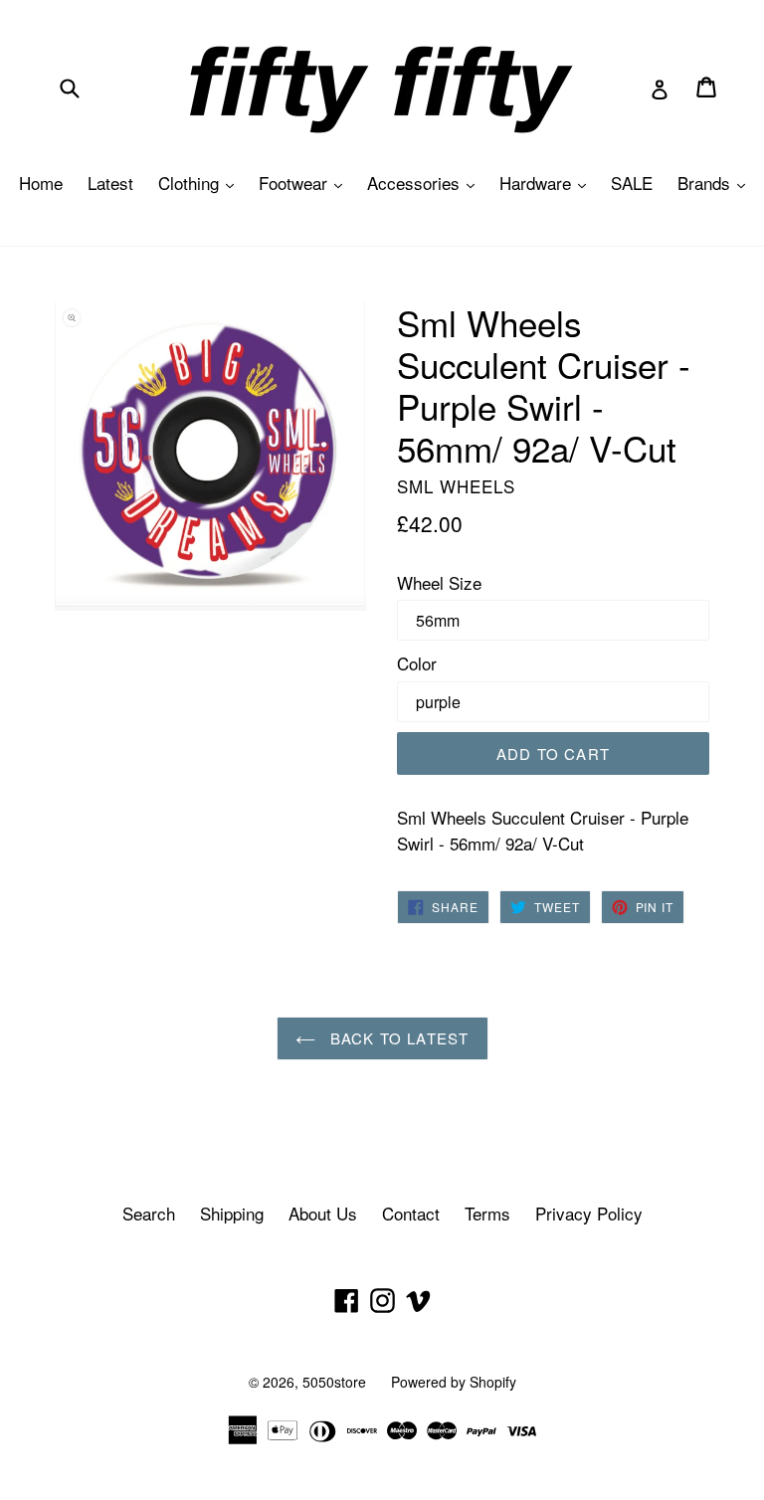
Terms (487, 1213)
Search (148, 1213)
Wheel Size (439, 582)
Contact (411, 1213)
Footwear (305, 182)
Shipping (232, 1213)
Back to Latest (397, 1038)
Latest (110, 182)
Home (41, 182)
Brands (716, 182)
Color (417, 663)
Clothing (201, 182)
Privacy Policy (589, 1213)
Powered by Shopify (453, 1382)
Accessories (425, 182)
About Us (322, 1213)
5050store (334, 1382)
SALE (632, 182)
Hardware (547, 182)
